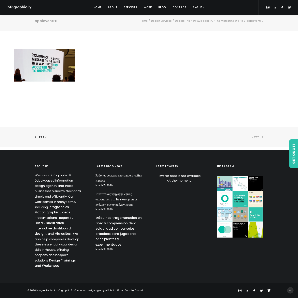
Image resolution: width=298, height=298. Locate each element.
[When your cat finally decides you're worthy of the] (225, 199)
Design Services (161, 21)
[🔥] (255, 214)
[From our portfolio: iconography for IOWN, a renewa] (255, 230)
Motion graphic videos (53, 212)
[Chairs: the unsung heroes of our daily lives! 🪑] (240, 214)
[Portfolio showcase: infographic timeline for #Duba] (240, 183)
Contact (179, 7)
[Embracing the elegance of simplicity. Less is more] (255, 183)
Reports (65, 218)
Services (130, 7)
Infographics (59, 207)
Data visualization (50, 223)
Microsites (63, 233)
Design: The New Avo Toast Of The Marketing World (209, 21)
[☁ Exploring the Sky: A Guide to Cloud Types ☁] (225, 214)
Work (148, 7)
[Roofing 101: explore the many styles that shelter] (255, 199)
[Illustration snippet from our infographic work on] (225, 183)
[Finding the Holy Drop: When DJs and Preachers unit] (225, 230)
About (112, 7)
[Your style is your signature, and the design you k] (240, 199)
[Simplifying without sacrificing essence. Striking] (240, 230)
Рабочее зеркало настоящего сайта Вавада (118, 178)
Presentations (46, 218)
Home (97, 7)
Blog (162, 7)
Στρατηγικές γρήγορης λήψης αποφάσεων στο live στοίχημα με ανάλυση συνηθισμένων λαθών (116, 199)
